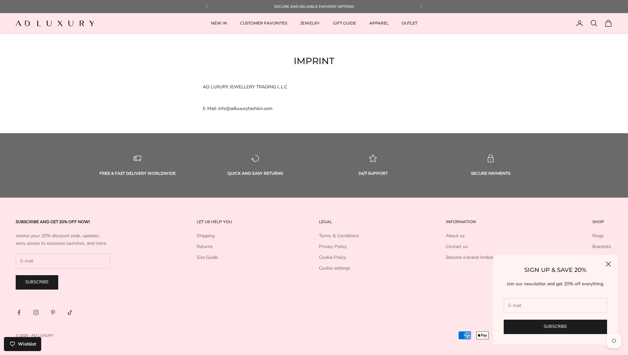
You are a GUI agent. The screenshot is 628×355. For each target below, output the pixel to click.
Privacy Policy (333, 246)
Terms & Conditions (339, 236)
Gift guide (344, 23)
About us (455, 236)
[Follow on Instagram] (36, 312)
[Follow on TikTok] (70, 312)
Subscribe (555, 326)
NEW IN (219, 23)
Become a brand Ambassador (476, 257)
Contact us (457, 246)
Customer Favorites (263, 23)
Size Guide (207, 257)
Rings (598, 236)
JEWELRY (310, 23)
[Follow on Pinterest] (53, 312)
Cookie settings (334, 268)
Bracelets (601, 246)
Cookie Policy (332, 257)
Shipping (206, 236)
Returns (205, 246)
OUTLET (409, 23)
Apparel (379, 23)
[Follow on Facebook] (19, 312)
